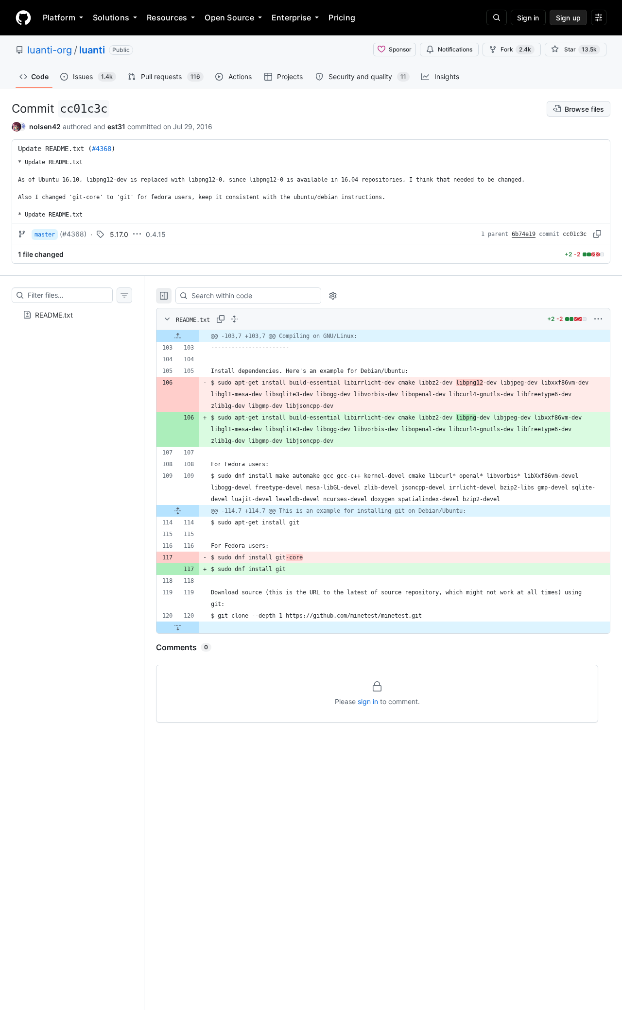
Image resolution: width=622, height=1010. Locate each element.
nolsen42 (45, 126)
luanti (92, 50)
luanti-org (49, 50)
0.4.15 (156, 234)
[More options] (598, 319)
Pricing (341, 17)
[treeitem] (72, 314)
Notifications (455, 49)
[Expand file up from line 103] (177, 336)
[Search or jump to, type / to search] (496, 17)
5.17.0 (119, 234)
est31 (116, 126)
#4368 (101, 148)
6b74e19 (524, 234)
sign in (368, 701)
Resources (167, 17)
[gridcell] (383, 336)
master (45, 234)
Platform (59, 17)
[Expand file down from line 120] (177, 627)
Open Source (229, 17)
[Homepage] (23, 17)
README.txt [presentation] (54, 315)
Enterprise (291, 17)
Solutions (111, 17)
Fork (516, 49)
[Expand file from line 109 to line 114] (177, 511)
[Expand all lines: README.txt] (234, 319)
